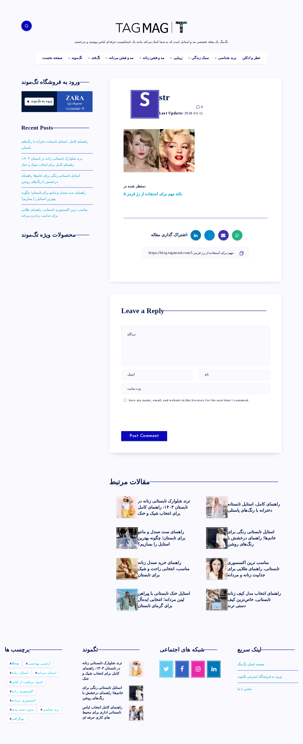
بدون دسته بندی (23, 710)
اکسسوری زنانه (22, 691)
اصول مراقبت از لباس (27, 682)
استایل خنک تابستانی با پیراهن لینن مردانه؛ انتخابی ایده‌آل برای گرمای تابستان (164, 599)
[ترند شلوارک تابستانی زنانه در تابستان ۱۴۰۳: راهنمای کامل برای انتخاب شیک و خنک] (136, 668)
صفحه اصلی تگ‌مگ (250, 664)
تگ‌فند (95, 58)
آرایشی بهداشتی (39, 664)
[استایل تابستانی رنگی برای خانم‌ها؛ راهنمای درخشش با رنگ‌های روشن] (136, 693)
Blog (15, 664)
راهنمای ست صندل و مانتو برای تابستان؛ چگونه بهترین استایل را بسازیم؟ (161, 537)
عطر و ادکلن (251, 58)
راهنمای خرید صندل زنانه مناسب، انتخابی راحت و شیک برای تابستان (164, 568)
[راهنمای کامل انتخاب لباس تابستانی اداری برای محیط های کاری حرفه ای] (136, 712)
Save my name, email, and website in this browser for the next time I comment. (189, 400)
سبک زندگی (200, 58)
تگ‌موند (76, 58)
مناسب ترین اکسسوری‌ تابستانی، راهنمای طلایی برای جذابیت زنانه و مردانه (253, 568)
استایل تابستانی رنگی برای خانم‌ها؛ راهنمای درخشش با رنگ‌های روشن (251, 537)
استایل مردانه (47, 673)
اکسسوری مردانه (24, 701)
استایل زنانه (20, 673)
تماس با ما (244, 689)
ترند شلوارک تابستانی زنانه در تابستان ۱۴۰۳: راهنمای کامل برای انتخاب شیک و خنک (164, 507)
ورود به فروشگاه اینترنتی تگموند (259, 677)
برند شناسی (227, 58)
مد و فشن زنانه (154, 58)
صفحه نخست (52, 58)
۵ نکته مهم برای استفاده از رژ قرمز (153, 194)
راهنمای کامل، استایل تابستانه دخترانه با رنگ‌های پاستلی (253, 507)
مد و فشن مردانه (121, 58)
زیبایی (178, 58)
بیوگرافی (18, 719)
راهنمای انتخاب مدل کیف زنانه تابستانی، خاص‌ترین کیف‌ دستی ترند (254, 599)
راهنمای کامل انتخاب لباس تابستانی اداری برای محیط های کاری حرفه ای (102, 712)
